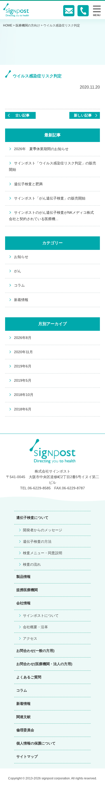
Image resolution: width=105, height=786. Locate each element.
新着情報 (21, 300)
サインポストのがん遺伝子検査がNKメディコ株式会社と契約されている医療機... (51, 215)
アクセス (30, 638)
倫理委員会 (25, 730)
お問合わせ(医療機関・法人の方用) (44, 664)
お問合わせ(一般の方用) (35, 651)
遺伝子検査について (32, 518)
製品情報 (23, 577)
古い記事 (22, 115)
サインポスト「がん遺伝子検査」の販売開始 (49, 198)
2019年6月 (22, 366)
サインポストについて (41, 615)
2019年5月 (22, 380)
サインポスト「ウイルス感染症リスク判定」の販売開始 (52, 166)
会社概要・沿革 (35, 627)
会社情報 (23, 603)
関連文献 (23, 717)
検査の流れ (32, 564)
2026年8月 (22, 338)
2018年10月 (23, 395)
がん (17, 271)
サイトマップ (27, 756)
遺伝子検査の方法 (37, 541)
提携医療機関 (27, 590)
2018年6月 (22, 409)
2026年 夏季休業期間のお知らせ (41, 149)
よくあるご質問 (28, 677)
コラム (19, 285)
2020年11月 (23, 352)
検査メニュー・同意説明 (42, 553)
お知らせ (21, 257)
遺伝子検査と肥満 (28, 184)
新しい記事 (83, 115)
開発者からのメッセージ (42, 530)
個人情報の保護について (36, 743)
